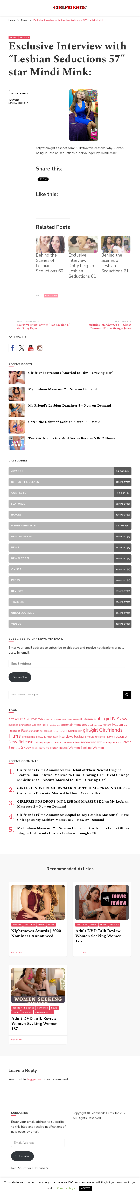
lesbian (80, 736)
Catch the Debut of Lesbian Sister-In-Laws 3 (64, 421)
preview (67, 742)
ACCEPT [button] (85, 1188)
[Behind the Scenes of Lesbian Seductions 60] (50, 244)
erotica (87, 724)
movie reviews (96, 737)
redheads (76, 742)
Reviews (24, 37)
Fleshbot (14, 731)
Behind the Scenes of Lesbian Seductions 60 (49, 263)
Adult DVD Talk (33, 719)
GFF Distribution (72, 731)
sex (18, 748)
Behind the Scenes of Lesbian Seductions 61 (115, 263)
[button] (83, 115)
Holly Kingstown (47, 737)
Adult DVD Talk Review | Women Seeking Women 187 (34, 1024)
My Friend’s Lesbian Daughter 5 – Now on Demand (69, 405)
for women (57, 731)
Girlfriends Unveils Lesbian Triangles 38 (63, 833)
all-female (87, 719)
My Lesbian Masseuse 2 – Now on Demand (62, 389)
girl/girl (90, 730)
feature (107, 725)
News (41, 924)
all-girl (104, 718)
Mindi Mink (51, 296)
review (85, 742)
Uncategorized (44, 1012)
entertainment (70, 725)
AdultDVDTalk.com (52, 719)
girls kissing (28, 737)
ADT (11, 719)
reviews (96, 742)
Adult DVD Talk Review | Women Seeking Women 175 (98, 936)
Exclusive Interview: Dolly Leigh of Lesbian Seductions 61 (82, 265)
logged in (34, 1079)
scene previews (112, 742)
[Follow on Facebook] (13, 348)
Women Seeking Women (86, 748)
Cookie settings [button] (66, 1188)
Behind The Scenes (23, 1008)
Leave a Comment (20, 103)
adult (19, 719)
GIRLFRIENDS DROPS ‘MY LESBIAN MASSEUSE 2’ (60, 801)
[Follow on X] (22, 348)
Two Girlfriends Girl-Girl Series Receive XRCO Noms (71, 438)
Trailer (54, 748)
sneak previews (40, 748)
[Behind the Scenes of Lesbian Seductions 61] (115, 244)
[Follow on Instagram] (40, 348)
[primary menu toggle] (4, 8)
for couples (46, 731)
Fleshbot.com (30, 731)
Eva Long (98, 725)
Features (119, 724)
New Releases (22, 742)
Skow (26, 747)
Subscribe (20, 677)
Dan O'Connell (53, 725)
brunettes (25, 725)
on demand (56, 742)
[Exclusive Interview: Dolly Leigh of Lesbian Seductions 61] (83, 244)
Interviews (66, 737)
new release (116, 736)
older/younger (43, 742)
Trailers (63, 748)
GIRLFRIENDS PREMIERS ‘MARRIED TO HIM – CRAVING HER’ (71, 788)
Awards (17, 924)
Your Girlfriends (19, 93)
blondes (13, 725)
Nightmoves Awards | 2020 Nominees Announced (36, 933)
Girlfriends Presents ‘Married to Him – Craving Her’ (70, 372)
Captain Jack (39, 725)
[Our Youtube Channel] (31, 348)
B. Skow (119, 719)
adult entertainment (70, 719)
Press (13, 37)
